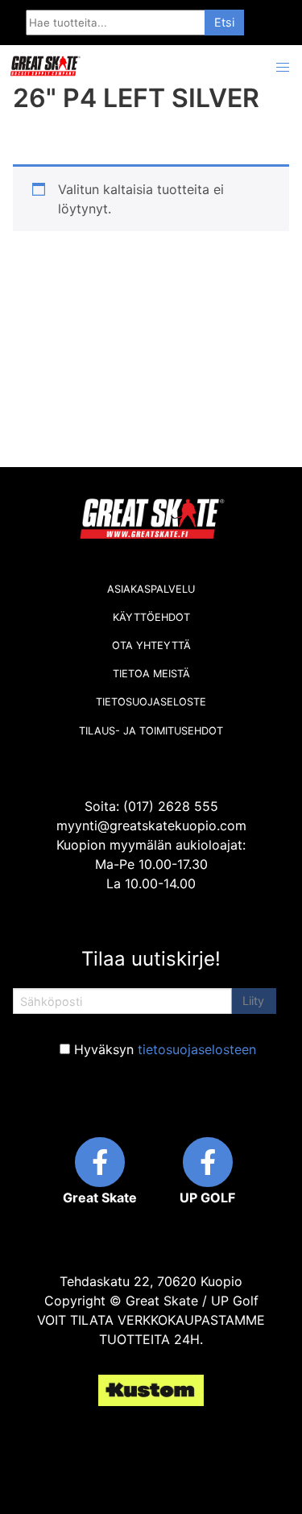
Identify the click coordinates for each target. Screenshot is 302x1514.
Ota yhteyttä (151, 645)
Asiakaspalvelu (151, 589)
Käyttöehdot (151, 617)
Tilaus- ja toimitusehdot (151, 731)
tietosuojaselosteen (197, 1049)
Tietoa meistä (151, 674)
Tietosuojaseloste (151, 702)
